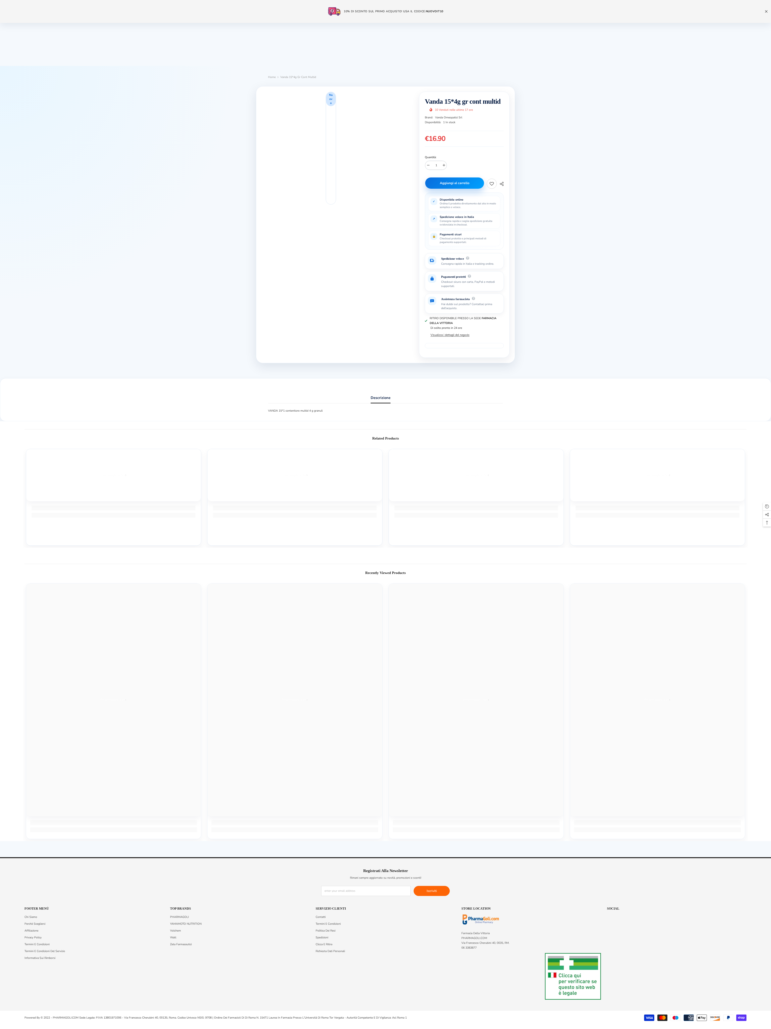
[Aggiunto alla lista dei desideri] (492, 184)
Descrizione (381, 397)
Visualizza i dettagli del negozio (449, 335)
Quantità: (430, 157)
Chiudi (766, 11)
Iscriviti (432, 891)
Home (272, 77)
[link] (113, 508)
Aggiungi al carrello (454, 183)
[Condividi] (500, 184)
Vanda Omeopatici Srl (448, 117)
